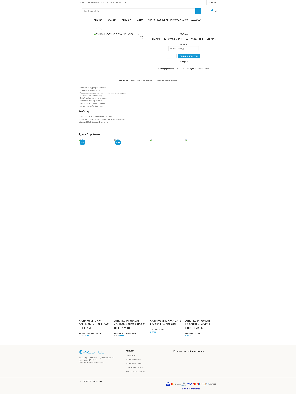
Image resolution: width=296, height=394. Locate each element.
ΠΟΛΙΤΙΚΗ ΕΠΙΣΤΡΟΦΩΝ (134, 368)
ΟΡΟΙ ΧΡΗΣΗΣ (131, 356)
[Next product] (85, 29)
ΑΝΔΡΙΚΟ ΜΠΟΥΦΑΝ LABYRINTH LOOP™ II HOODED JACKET (197, 324)
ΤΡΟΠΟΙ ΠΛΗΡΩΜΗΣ (133, 360)
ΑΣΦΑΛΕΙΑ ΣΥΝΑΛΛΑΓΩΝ (135, 372)
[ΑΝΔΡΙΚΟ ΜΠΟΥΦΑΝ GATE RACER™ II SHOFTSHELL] (166, 226)
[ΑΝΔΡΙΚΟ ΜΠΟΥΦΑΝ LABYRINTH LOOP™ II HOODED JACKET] (201, 226)
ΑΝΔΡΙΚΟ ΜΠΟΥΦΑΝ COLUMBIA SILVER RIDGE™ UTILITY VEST (94, 324)
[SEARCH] (198, 11)
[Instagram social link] (203, 2)
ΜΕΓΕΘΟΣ (183, 44)
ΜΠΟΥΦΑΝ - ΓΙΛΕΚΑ (202, 69)
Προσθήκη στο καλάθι (189, 56)
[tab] (123, 79)
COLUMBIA (184, 34)
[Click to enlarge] (99, 31)
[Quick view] (82, 316)
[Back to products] (83, 29)
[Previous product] (80, 29)
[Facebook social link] (200, 2)
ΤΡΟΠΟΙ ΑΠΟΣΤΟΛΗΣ (134, 364)
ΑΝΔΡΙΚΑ (82, 333)
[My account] (207, 11)
